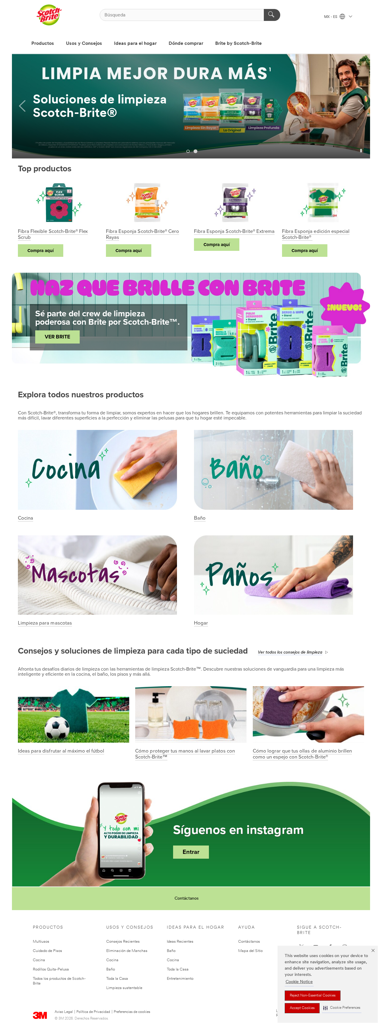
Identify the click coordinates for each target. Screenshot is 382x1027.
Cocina (25, 518)
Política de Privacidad (93, 1012)
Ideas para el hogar (135, 43)
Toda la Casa (117, 979)
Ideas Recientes (180, 942)
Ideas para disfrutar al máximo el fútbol (61, 751)
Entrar (191, 852)
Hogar (201, 623)
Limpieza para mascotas (45, 623)
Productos (42, 43)
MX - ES (331, 17)
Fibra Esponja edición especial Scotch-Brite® (315, 234)
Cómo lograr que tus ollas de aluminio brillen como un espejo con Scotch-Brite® (302, 754)
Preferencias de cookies (132, 1012)
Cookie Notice (299, 982)
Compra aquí (40, 250)
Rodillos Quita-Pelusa (51, 969)
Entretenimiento (180, 979)
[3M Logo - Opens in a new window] (49, 14)
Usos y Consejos (84, 43)
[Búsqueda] (272, 15)
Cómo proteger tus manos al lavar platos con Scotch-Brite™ (185, 754)
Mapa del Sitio (250, 951)
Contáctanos (186, 898)
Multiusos (41, 942)
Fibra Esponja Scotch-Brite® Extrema (234, 231)
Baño (200, 518)
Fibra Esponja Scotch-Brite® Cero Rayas (142, 234)
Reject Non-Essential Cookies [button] (312, 995)
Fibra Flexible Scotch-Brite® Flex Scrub (53, 234)
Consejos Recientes (123, 942)
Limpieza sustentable (124, 988)
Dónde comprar (186, 43)
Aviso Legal (64, 1012)
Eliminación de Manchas (126, 951)
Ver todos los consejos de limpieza (290, 652)
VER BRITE (57, 337)
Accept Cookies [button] (302, 1008)
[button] (341, 1008)
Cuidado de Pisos (47, 951)
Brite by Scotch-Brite (238, 43)
